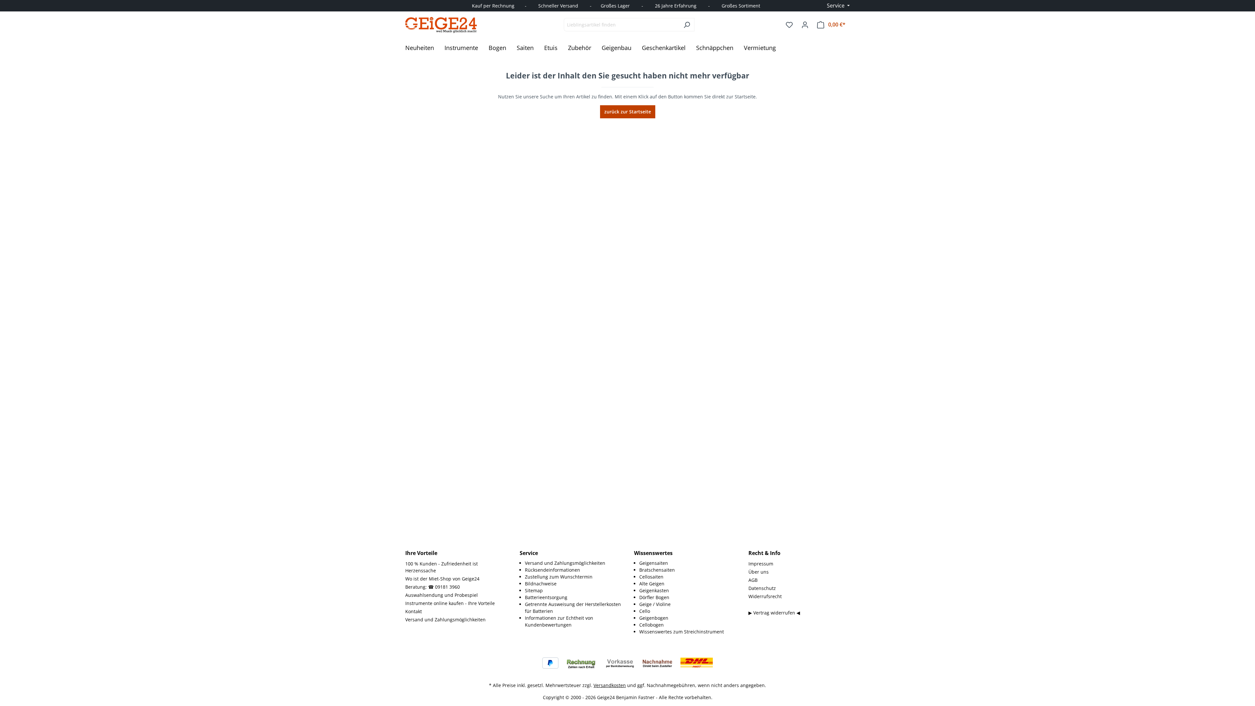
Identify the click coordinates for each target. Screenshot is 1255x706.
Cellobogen (651, 625)
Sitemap (534, 590)
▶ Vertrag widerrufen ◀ (774, 613)
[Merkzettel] (789, 24)
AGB (753, 580)
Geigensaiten (653, 563)
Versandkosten (610, 685)
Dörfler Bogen (654, 597)
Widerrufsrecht (765, 596)
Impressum (760, 564)
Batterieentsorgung (546, 597)
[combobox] (621, 24)
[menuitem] (573, 563)
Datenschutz (762, 588)
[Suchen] (686, 24)
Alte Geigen (651, 583)
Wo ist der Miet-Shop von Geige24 (442, 579)
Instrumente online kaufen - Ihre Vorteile (450, 603)
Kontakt (413, 611)
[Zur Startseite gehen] (441, 25)
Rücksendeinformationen (552, 570)
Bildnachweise (541, 583)
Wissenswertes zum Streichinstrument (681, 632)
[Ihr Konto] (805, 24)
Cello (644, 611)
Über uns (758, 572)
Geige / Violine (655, 604)
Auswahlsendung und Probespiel (441, 595)
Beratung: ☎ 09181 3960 (432, 587)
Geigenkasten (654, 590)
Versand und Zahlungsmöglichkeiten (445, 619)
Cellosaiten (651, 577)
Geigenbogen (653, 618)
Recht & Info (764, 553)
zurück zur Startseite (627, 112)
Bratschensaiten (657, 570)
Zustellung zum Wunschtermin (559, 577)
